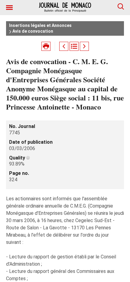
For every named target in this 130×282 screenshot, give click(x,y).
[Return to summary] (74, 46)
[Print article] (45, 46)
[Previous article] (63, 46)
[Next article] (84, 46)
